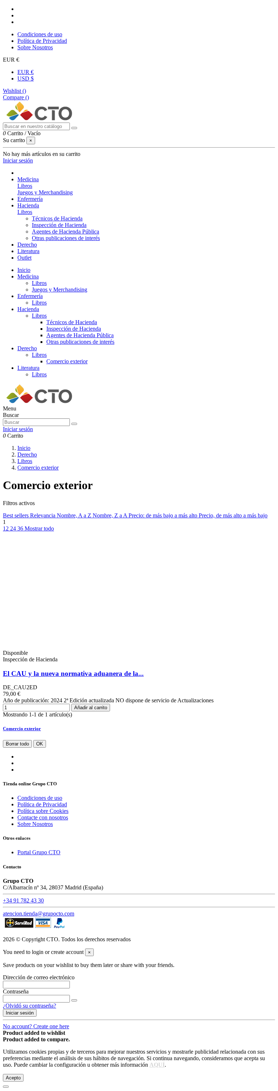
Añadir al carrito (90, 707)
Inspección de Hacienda (59, 225)
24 (13, 528)
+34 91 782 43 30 (23, 900)
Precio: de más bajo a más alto (164, 515)
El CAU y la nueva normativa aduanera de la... (73, 673)
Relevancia (43, 515)
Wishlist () (14, 91)
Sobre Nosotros (35, 47)
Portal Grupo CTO (38, 852)
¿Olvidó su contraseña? (29, 1006)
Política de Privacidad (42, 41)
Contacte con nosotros (42, 817)
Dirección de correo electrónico (39, 977)
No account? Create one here (36, 1026)
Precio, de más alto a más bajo (233, 515)
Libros (24, 186)
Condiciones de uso (39, 34)
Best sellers (16, 515)
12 (6, 528)
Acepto (13, 1077)
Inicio (23, 270)
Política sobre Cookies (42, 811)
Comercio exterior (67, 361)
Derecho (27, 348)
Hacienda (28, 309)
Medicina (28, 276)
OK (39, 744)
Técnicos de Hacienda (57, 218)
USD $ (25, 78)
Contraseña (16, 991)
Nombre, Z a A (111, 515)
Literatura (28, 368)
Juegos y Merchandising (45, 192)
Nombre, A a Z (75, 515)
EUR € (25, 72)
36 (21, 528)
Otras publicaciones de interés (66, 238)
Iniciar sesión (20, 1013)
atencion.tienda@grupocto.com (38, 913)
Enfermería (30, 296)
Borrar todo (17, 744)
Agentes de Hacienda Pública (65, 231)
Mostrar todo (39, 528)
